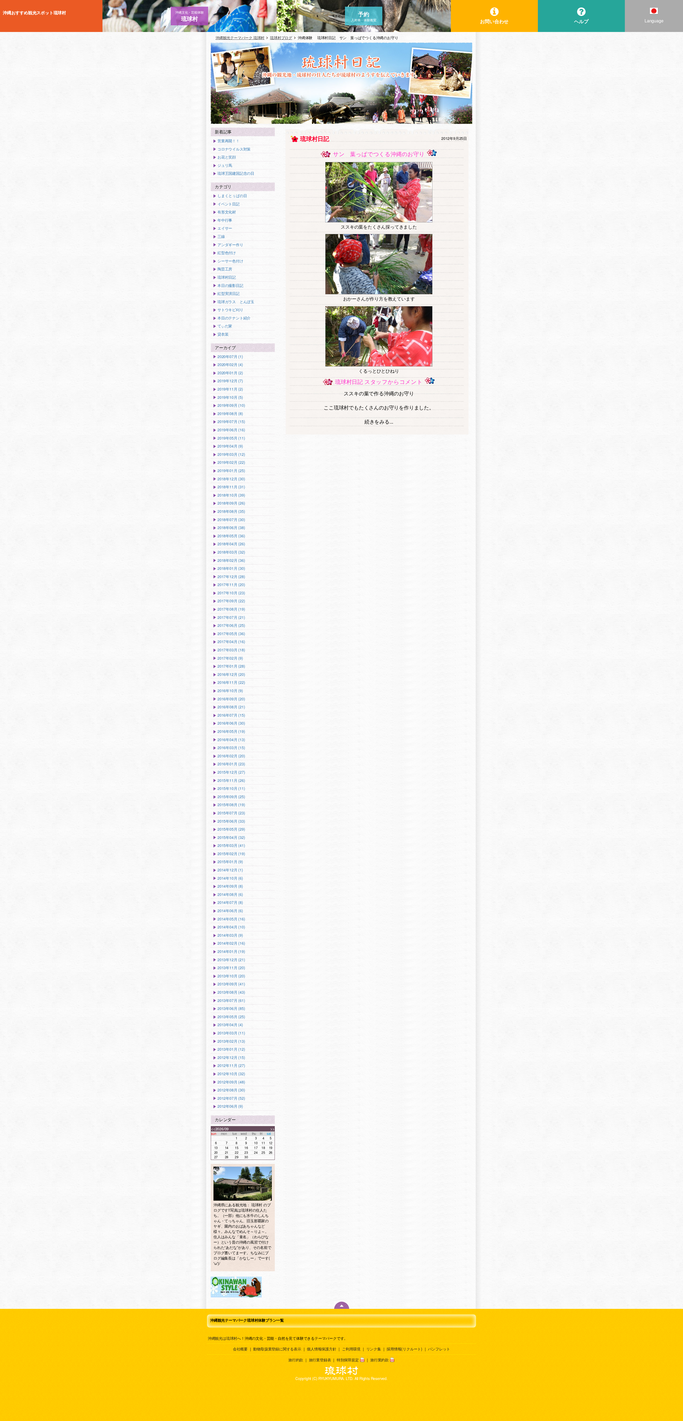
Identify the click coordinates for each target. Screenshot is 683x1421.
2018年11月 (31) (231, 486)
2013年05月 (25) (231, 1016)
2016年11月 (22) (231, 682)
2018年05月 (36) (231, 535)
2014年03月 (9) (230, 935)
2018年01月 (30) (231, 568)
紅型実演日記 (228, 293)
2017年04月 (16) (231, 641)
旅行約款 (295, 1359)
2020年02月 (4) (230, 364)
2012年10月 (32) (231, 1073)
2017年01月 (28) (231, 666)
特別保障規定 (348, 1359)
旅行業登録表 (320, 1359)
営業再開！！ (228, 140)
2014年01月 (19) (231, 951)
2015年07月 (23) (231, 812)
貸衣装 (222, 334)
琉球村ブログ (281, 37)
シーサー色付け (230, 260)
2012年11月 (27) (231, 1065)
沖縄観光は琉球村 (222, 1338)
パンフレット (439, 1348)
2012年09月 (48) (231, 1082)
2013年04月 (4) (230, 1024)
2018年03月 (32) (231, 552)
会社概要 (240, 1348)
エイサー (224, 228)
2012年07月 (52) (231, 1098)
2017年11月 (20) (231, 584)
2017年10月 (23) (231, 592)
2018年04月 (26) (231, 543)
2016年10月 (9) (230, 690)
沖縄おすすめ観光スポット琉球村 (34, 12)
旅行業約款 (379, 1359)
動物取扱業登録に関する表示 (277, 1348)
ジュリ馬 (224, 165)
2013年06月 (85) (231, 1008)
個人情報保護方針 (321, 1348)
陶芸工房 (224, 268)
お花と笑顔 (226, 157)
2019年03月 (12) (231, 454)
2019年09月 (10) (231, 405)
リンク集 (373, 1348)
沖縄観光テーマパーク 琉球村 (240, 37)
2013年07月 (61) (231, 1000)
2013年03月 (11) (231, 1033)
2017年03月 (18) (231, 649)
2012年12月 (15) (231, 1057)
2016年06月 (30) (231, 723)
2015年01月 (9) (230, 861)
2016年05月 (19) (231, 731)
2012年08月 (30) (231, 1090)
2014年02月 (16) (231, 943)
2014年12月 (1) (230, 869)
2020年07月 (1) (230, 356)
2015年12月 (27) (231, 772)
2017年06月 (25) (231, 625)
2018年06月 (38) (231, 527)
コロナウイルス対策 (234, 149)
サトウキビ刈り (230, 309)
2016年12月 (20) (231, 674)
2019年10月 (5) (230, 397)
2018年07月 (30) (231, 519)
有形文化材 (226, 211)
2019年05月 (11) (231, 438)
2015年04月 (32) (231, 837)
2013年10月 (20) (231, 976)
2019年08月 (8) (230, 413)
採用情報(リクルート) (404, 1348)
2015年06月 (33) (231, 821)
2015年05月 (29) (231, 829)
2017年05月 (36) (231, 633)
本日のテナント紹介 (234, 317)
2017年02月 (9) (230, 658)
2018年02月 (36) (231, 560)
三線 (221, 236)
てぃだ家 (224, 325)
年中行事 (224, 220)
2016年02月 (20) (231, 755)
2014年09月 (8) (230, 886)
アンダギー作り (230, 244)
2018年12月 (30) (231, 478)
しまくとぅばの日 (232, 195)
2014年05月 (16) (231, 918)
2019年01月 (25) (231, 470)
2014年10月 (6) (230, 878)
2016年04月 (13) (231, 739)
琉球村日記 (226, 277)
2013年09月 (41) (231, 983)
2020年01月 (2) (230, 372)
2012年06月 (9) (230, 1106)
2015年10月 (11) (231, 788)
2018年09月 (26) (231, 503)
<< (213, 1128)
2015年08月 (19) (231, 804)
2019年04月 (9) (230, 446)
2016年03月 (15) (231, 747)
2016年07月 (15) (231, 715)
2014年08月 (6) (230, 894)
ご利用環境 (351, 1348)
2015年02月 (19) (231, 853)
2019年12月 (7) (230, 380)
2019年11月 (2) (230, 389)
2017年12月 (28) (231, 576)
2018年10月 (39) (231, 495)
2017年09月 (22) (231, 600)
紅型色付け (226, 252)
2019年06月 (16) (231, 429)
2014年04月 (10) (231, 926)
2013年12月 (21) (231, 959)
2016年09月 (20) (231, 698)
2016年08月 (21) (231, 706)
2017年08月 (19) (231, 609)
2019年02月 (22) (231, 462)
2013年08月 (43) (231, 992)
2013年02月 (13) (231, 1041)
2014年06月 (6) (230, 910)
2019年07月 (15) (231, 421)
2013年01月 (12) (231, 1049)
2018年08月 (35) (231, 511)
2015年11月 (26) (231, 780)
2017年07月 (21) (231, 617)
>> (272, 1128)
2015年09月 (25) (231, 796)
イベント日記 (228, 203)
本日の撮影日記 (230, 285)
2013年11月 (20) (231, 967)
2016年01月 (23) (231, 763)
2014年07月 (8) (230, 902)
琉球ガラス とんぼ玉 (235, 301)
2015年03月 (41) (231, 845)
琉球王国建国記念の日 (235, 173)
